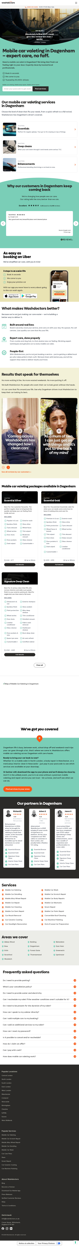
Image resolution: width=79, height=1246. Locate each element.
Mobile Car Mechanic (53, 903)
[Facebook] (3, 1228)
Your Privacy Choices (46, 1243)
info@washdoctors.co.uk (10, 1219)
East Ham (60, 946)
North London (6, 1079)
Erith (6, 950)
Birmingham (6, 1105)
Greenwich (60, 950)
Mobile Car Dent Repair (14, 911)
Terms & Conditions (9, 1206)
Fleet (3, 1157)
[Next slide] (8, 467)
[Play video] (20, 431)
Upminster (60, 955)
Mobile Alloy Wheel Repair (15, 898)
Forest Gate (35, 950)
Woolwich (8, 959)
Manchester (6, 1094)
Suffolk (4, 1113)
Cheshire (5, 1109)
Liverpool (5, 1098)
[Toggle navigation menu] (76, 3)
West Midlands (7, 1120)
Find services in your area (18, 789)
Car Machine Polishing (54, 920)
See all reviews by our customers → (16, 472)
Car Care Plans (7, 1154)
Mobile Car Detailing (13, 894)
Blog (3, 1183)
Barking (33, 942)
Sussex (4, 1117)
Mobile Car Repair (12, 903)
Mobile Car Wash (51, 890)
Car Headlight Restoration (16, 924)
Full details (20, 564)
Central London (7, 1075)
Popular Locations (9, 1072)
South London (6, 1083)
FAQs (3, 1202)
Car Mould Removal (13, 915)
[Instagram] (7, 1228)
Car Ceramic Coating (13, 920)
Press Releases (7, 1194)
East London (6, 1087)
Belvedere (60, 942)
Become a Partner (8, 1187)
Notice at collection (26, 1243)
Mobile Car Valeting (13, 890)
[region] (39, 223)
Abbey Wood (9, 942)
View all (39, 665)
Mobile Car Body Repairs (54, 898)
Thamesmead (36, 955)
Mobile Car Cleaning (13, 907)
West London (6, 1090)
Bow (6, 946)
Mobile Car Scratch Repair (55, 894)
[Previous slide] (3, 467)
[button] (3, 223)
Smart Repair (50, 907)
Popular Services (9, 1131)
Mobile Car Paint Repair (54, 911)
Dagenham (34, 946)
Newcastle (5, 1102)
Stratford (8, 955)
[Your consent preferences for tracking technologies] (75, 1242)
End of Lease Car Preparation (57, 924)
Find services (40, 89)
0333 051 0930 (32, 7)
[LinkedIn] (11, 1228)
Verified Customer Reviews (11, 1198)
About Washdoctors (10, 1179)
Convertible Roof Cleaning (55, 915)
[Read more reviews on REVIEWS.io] (67, 240)
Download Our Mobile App (11, 1191)
